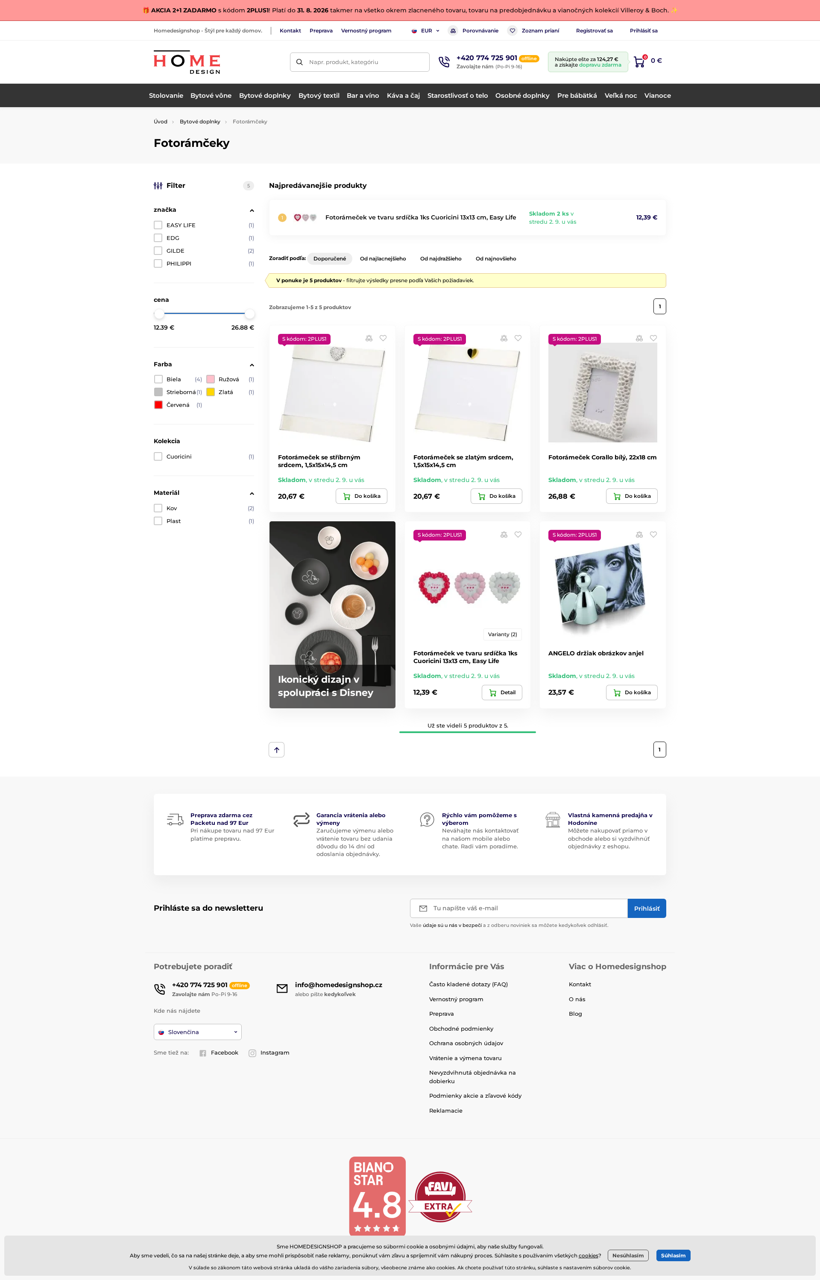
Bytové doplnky (200, 121)
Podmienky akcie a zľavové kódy (475, 1095)
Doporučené (329, 258)
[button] (383, 338)
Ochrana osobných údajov (466, 1043)
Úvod (160, 121)
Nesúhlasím (628, 1255)
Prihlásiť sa (644, 30)
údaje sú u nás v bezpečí (452, 925)
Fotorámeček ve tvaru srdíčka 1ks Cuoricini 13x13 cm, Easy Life (420, 217)
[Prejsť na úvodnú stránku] (187, 62)
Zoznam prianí (540, 30)
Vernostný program (366, 30)
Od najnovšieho (496, 258)
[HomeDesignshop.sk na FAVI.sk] (440, 1196)
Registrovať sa (594, 30)
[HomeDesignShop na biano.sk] (377, 1196)
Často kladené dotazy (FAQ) (468, 984)
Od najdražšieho (441, 258)
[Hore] (276, 749)
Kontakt (290, 30)
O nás (577, 999)
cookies (588, 1255)
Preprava (321, 30)
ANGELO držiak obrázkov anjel (596, 653)
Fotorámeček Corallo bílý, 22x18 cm (602, 457)
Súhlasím (673, 1255)
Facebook (224, 1052)
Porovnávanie (480, 30)
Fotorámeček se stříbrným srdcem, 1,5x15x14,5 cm (319, 461)
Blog (575, 1013)
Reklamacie (446, 1110)
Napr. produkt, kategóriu (343, 61)
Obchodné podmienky (461, 1028)
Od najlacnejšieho (383, 258)
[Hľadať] (299, 62)
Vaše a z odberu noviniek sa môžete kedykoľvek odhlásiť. (509, 925)
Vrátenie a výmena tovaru (465, 1058)
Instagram (275, 1052)
